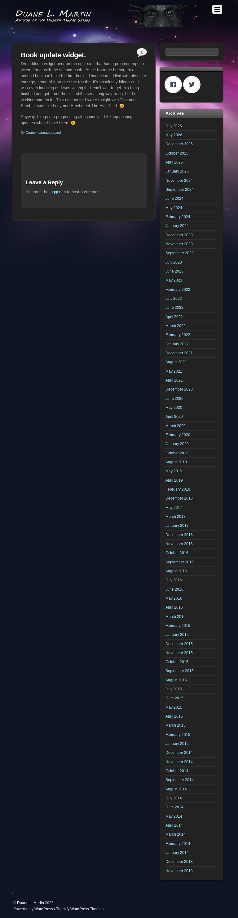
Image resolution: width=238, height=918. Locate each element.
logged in (58, 192)
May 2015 (173, 707)
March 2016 (175, 616)
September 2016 (179, 562)
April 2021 (174, 380)
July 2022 (173, 298)
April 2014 (174, 825)
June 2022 (174, 307)
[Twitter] (193, 84)
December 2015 (179, 644)
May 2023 (173, 280)
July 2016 (173, 580)
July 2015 (173, 689)
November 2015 (179, 653)
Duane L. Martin (30, 903)
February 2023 (177, 289)
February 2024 (177, 217)
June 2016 (174, 589)
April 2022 (174, 317)
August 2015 (176, 680)
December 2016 (179, 535)
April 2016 (174, 607)
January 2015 (177, 743)
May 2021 (173, 371)
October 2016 (176, 553)
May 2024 (173, 208)
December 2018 (179, 498)
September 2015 (179, 671)
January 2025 (177, 171)
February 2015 (177, 734)
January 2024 (177, 226)
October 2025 (176, 153)
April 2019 (174, 480)
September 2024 (179, 189)
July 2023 (173, 262)
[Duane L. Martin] (102, 24)
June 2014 (174, 807)
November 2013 (179, 871)
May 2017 (173, 507)
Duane (31, 132)
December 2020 (179, 389)
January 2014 (177, 852)
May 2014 (173, 816)
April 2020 (174, 416)
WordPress (43, 909)
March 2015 (175, 725)
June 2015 (174, 698)
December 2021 (179, 353)
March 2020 (175, 426)
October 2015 (176, 662)
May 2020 (173, 407)
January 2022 (177, 344)
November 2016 (179, 544)
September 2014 (179, 780)
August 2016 (176, 571)
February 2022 (177, 335)
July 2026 (173, 126)
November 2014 (179, 762)
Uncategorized (50, 132)
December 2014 (179, 752)
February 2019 (177, 489)
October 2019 (176, 453)
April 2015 (174, 716)
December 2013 (179, 861)
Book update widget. (53, 55)
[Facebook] (174, 84)
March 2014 (175, 834)
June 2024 (174, 198)
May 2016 (173, 598)
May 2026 (173, 135)
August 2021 (176, 362)
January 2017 (177, 525)
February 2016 (177, 625)
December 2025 (179, 144)
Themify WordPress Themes (80, 909)
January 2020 (177, 444)
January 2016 (177, 634)
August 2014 (176, 789)
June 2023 (174, 271)
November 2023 (179, 244)
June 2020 (174, 398)
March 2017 (175, 516)
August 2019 (176, 462)
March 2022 (175, 326)
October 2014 (176, 771)
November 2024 (179, 180)
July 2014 (173, 798)
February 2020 (177, 435)
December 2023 (179, 235)
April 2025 (174, 162)
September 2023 (179, 253)
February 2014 (177, 844)
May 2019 (173, 471)
